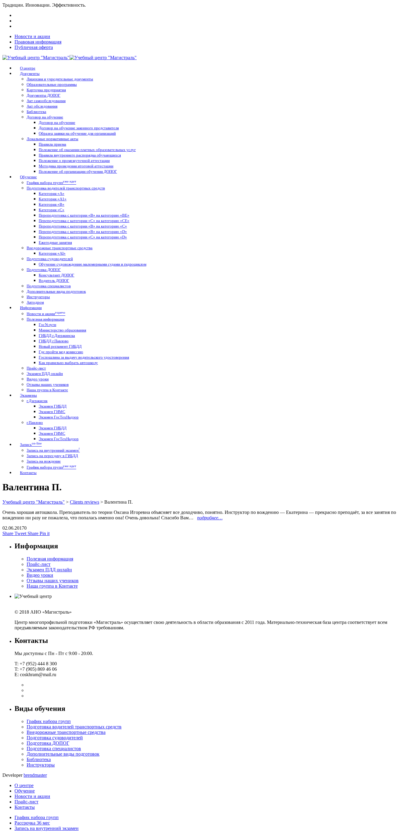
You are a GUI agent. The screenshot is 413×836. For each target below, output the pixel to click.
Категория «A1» (53, 199)
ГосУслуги (47, 324)
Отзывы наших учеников (48, 384)
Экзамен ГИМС (52, 411)
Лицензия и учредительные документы (60, 79)
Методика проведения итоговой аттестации (76, 166)
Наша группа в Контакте (47, 390)
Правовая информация (38, 41)
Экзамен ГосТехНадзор (59, 417)
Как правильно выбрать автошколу (68, 362)
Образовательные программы (52, 84)
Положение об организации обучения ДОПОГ (78, 171)
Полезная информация (45, 319)
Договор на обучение (45, 117)
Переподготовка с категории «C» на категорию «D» (83, 237)
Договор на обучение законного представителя (79, 128)
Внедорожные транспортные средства (60, 248)
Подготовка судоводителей (50, 259)
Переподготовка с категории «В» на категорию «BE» (84, 215)
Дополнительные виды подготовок (56, 291)
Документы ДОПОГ (43, 95)
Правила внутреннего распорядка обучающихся (80, 155)
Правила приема (52, 144)
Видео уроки (38, 379)
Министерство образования (62, 330)
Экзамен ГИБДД (53, 406)
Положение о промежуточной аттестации (74, 160)
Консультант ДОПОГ (56, 275)
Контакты (25, 807)
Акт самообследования (46, 100)
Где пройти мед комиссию (61, 352)
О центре (24, 785)
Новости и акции (32, 36)
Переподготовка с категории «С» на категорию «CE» (84, 220)
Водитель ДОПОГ (54, 280)
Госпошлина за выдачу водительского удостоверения (84, 357)
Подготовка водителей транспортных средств (66, 188)
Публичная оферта (34, 47)
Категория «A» (51, 193)
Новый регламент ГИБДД (60, 346)
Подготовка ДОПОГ (44, 269)
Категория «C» (51, 210)
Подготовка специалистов (49, 286)
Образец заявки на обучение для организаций (77, 133)
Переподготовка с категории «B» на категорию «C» (83, 226)
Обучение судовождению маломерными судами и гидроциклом (92, 264)
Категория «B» (51, 204)
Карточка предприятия (46, 90)
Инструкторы (38, 297)
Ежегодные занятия (55, 242)
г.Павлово (35, 422)
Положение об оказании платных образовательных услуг (87, 149)
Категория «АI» (52, 253)
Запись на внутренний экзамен (53, 450)
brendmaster (35, 775)
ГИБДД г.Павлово (54, 341)
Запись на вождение (44, 461)
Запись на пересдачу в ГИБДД (52, 456)
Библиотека (36, 111)
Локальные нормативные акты (52, 139)
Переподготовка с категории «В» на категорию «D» (83, 231)
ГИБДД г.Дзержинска (57, 335)
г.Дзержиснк (37, 401)
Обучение (25, 790)
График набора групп (51, 182)
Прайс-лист (36, 368)
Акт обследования (42, 106)
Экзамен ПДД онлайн (45, 373)
